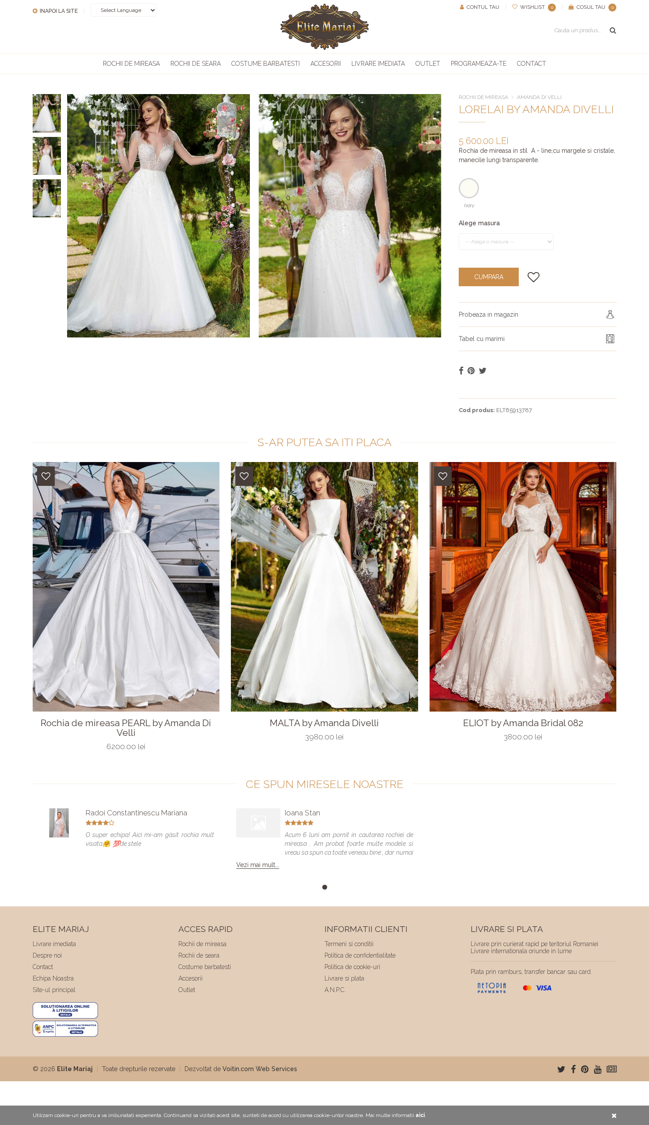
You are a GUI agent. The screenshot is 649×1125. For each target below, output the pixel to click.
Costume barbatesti (265, 63)
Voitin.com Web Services (260, 1068)
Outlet (427, 63)
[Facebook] (573, 1069)
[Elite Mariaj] (324, 27)
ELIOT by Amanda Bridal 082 (523, 723)
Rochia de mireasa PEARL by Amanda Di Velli (126, 728)
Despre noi (47, 955)
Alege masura (479, 223)
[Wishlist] (46, 476)
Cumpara (488, 276)
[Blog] (612, 1069)
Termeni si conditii (349, 943)
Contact (531, 63)
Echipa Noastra (53, 978)
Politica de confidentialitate (360, 955)
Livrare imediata (378, 63)
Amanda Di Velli (539, 97)
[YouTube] (597, 1069)
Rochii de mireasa (131, 63)
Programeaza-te (478, 63)
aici (420, 1115)
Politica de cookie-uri (352, 966)
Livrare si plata (344, 978)
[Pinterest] (585, 1069)
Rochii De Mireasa (483, 97)
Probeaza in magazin (488, 314)
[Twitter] (561, 1069)
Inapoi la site (58, 11)
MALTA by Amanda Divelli (324, 723)
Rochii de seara (195, 63)
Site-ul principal (54, 989)
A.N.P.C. (335, 989)
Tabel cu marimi (482, 338)
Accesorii (325, 63)
